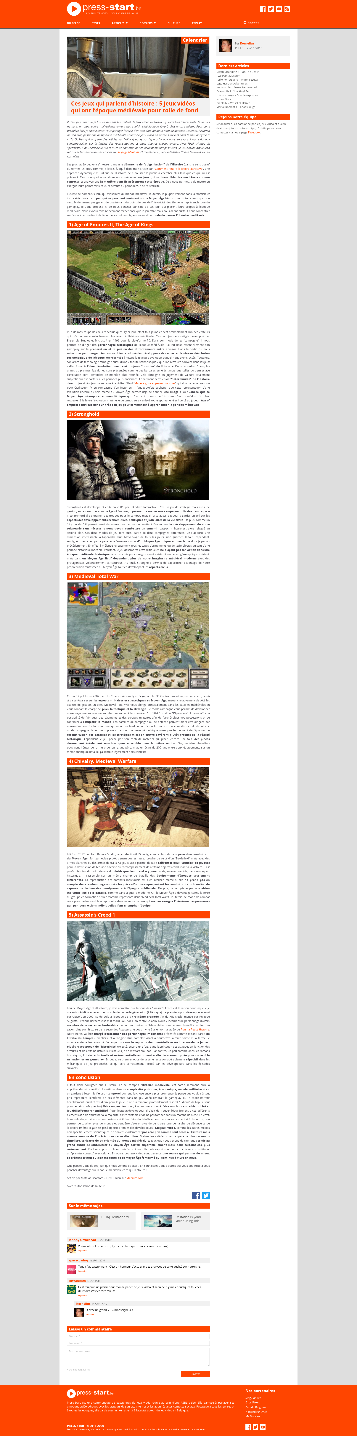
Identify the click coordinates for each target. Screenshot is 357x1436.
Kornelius (247, 43)
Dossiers (145, 23)
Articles (118, 23)
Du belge (73, 23)
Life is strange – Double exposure (237, 95)
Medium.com (135, 1178)
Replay (197, 23)
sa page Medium (128, 152)
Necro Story (223, 99)
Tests (96, 23)
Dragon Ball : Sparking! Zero (233, 91)
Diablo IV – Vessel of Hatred (233, 103)
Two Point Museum (228, 75)
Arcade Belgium (255, 1407)
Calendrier (195, 40)
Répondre (82, 1251)
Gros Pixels (252, 1402)
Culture (174, 23)
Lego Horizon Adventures (232, 83)
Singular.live (253, 1398)
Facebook (254, 132)
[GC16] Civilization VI (114, 1217)
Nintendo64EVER (256, 1411)
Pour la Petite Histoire (195, 1029)
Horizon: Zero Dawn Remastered (236, 87)
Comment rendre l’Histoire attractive (178, 168)
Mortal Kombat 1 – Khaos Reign (235, 107)
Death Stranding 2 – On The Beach (237, 72)
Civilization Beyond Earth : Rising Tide (188, 1219)
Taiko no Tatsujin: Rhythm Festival (237, 79)
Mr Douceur (253, 1416)
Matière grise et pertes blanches (154, 383)
